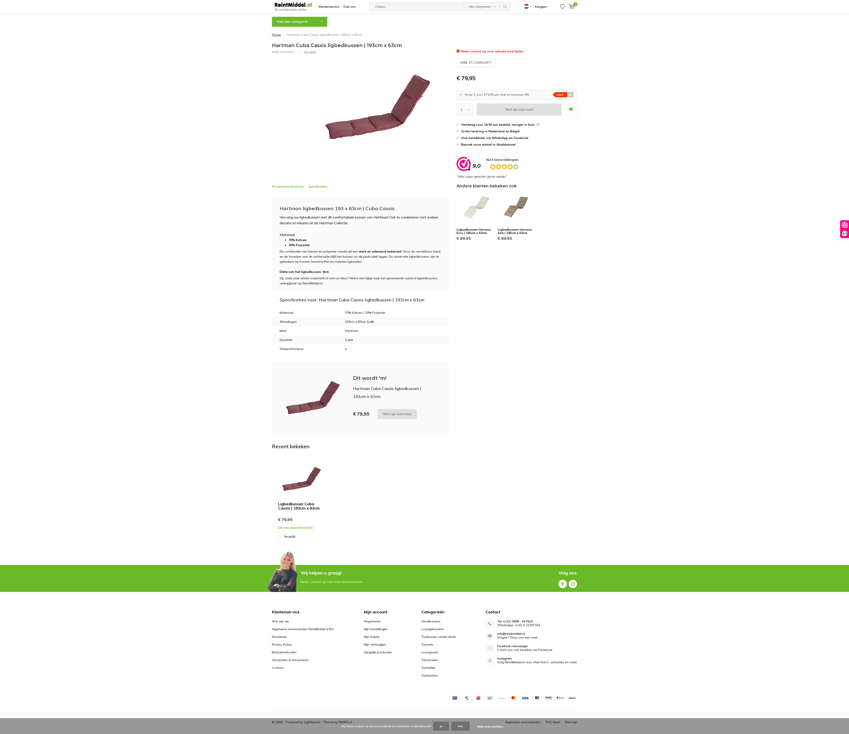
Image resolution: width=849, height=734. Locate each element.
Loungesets (429, 652)
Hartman (287, 52)
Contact (278, 668)
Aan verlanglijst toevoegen (571, 109)
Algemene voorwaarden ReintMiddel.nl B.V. (303, 629)
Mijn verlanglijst (375, 645)
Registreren (372, 621)
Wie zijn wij (280, 621)
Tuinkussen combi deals (438, 637)
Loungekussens (432, 629)
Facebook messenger (512, 646)
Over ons (349, 6)
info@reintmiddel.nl (511, 634)
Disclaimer (279, 637)
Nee (460, 726)
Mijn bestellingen (376, 629)
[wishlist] (562, 6)
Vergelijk (290, 536)
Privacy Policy (282, 645)
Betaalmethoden (284, 652)
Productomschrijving (287, 186)
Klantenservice (329, 6)
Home (276, 35)
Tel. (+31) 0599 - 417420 (515, 621)
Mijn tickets (372, 637)
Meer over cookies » (490, 726)
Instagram (573, 584)
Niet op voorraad (519, 109)
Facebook (562, 584)
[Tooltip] (538, 125)
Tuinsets (427, 645)
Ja (441, 726)
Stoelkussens (430, 621)
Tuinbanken (429, 675)
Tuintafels (428, 668)
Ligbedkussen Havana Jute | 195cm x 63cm (515, 231)
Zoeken (505, 6)
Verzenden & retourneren (290, 660)
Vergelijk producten (378, 652)
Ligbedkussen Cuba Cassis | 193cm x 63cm (299, 506)
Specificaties (317, 186)
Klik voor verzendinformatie (295, 527)
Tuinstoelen (429, 660)
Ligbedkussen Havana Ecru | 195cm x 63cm (474, 231)
